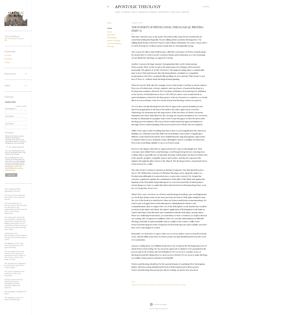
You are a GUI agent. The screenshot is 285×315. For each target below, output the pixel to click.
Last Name (9, 124)
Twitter (7, 62)
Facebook (8, 59)
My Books (126, 12)
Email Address (10, 109)
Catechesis (175, 12)
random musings (113, 41)
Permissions (9, 133)
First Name (9, 116)
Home (117, 12)
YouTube (7, 55)
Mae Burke (164, 308)
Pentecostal (111, 38)
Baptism (185, 12)
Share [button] (109, 23)
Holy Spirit (111, 35)
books (109, 32)
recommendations (114, 43)
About (135, 12)
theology (110, 46)
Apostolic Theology (137, 6)
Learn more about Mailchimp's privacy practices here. (14, 168)
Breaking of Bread (148, 12)
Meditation (163, 12)
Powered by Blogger (160, 304)
